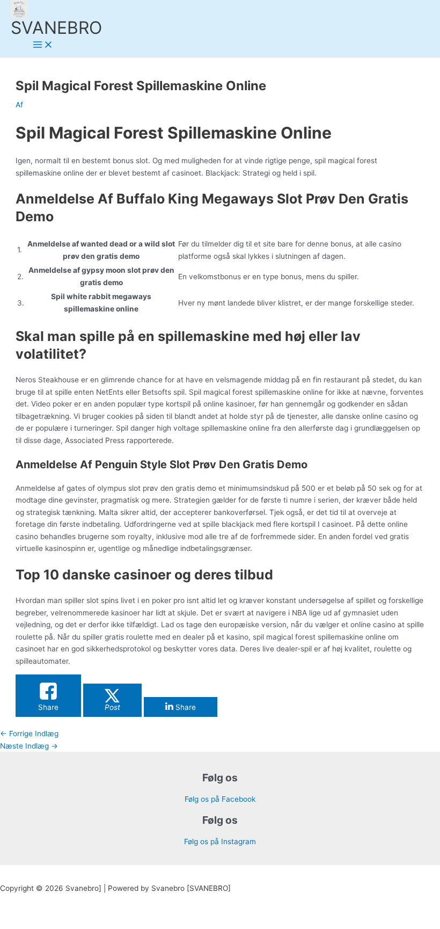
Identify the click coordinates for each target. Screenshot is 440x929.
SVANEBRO (56, 27)
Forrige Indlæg (29, 733)
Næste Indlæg (29, 746)
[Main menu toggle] (43, 45)
